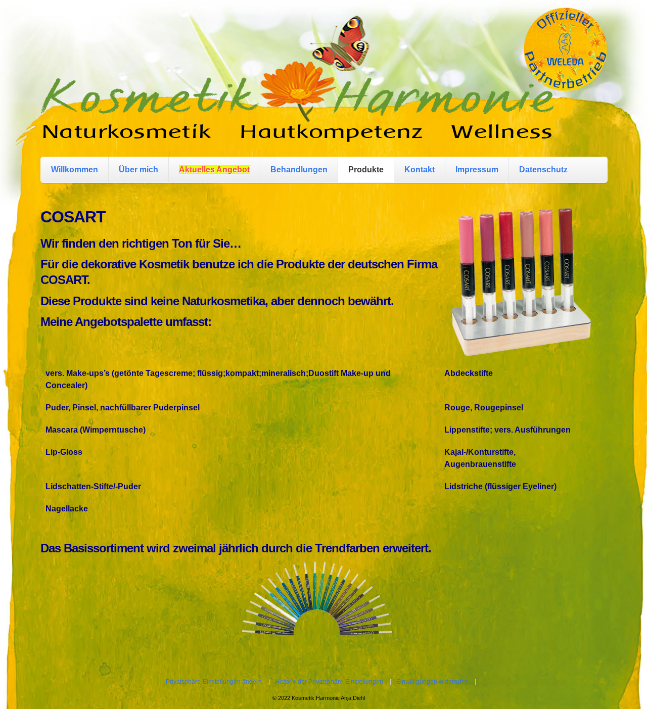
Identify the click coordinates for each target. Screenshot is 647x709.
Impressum (476, 169)
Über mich (138, 169)
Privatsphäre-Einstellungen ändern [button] (214, 681)
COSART (73, 217)
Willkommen (74, 169)
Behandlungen (299, 169)
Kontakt (419, 169)
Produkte (366, 169)
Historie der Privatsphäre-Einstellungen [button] (329, 681)
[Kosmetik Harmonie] (297, 132)
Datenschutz (543, 169)
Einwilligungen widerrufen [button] (432, 681)
